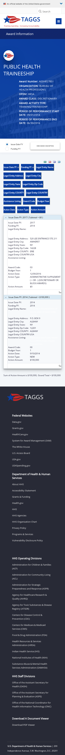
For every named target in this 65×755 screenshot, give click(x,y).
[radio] (14, 144)
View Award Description (45, 146)
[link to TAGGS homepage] (24, 20)
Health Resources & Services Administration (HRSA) (26, 643)
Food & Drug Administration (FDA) (29, 635)
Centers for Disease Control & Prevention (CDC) (27, 616)
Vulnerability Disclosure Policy (27, 540)
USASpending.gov (21, 465)
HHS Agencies (19, 515)
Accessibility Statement (24, 490)
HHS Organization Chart (24, 521)
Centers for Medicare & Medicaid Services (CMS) (29, 626)
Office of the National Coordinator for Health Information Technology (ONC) (31, 704)
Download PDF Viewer (23, 724)
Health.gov (17, 503)
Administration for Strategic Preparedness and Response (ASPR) (30, 586)
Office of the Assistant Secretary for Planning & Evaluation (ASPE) (30, 694)
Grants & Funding (21, 496)
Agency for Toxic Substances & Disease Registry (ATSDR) (32, 606)
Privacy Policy (19, 528)
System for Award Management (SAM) (31, 440)
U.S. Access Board (21, 453)
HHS (14, 509)
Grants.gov (17, 428)
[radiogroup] (17, 146)
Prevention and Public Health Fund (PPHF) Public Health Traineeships (44, 261)
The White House (21, 446)
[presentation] (32, 268)
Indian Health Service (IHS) (26, 651)
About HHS (18, 484)
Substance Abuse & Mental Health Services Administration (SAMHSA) (29, 665)
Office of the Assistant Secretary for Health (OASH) (30, 684)
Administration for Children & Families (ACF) (31, 566)
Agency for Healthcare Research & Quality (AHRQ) (29, 596)
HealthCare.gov (20, 434)
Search (46, 11)
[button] (40, 11)
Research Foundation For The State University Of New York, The (44, 232)
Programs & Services (22, 534)
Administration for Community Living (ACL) (31, 576)
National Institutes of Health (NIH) (29, 657)
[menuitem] (45, 162)
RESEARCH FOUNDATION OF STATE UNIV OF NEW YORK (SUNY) (44, 312)
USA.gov (16, 459)
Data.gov (16, 421)
